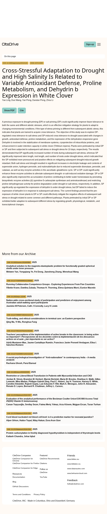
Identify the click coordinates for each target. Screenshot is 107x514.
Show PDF (9, 110)
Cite (22, 110)
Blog (14, 482)
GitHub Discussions (21, 486)
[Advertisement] (53, 19)
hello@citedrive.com (75, 484)
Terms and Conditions (22, 494)
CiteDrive (43, 472)
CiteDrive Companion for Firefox (26, 463)
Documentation (19, 477)
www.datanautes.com (76, 468)
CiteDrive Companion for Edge (25, 468)
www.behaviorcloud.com (77, 473)
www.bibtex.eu (73, 459)
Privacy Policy (39, 494)
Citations (43, 463)
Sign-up (90, 44)
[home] (10, 45)
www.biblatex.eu (74, 464)
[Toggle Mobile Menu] (99, 44)
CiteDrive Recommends (49, 459)
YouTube (43, 477)
